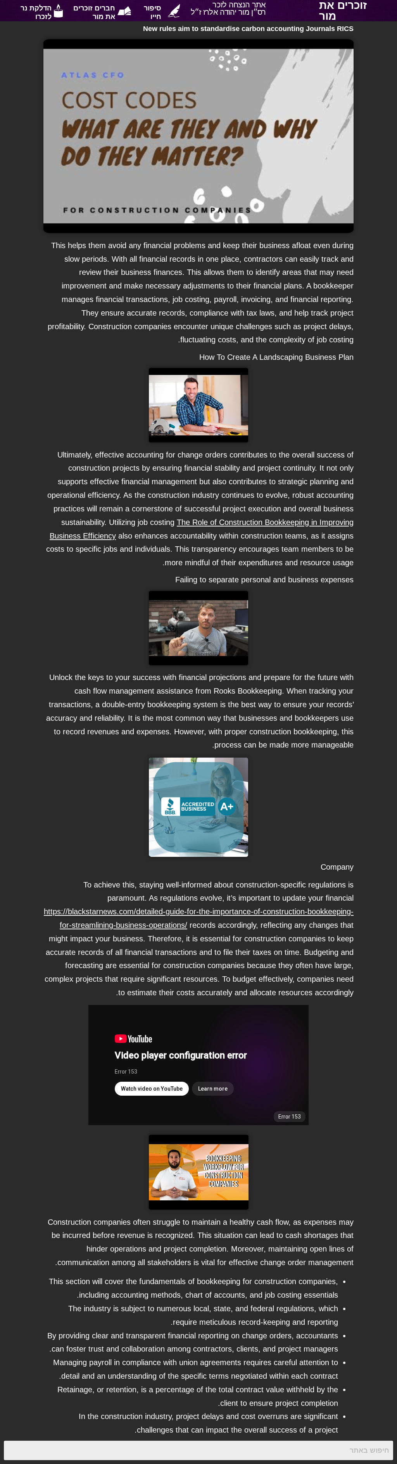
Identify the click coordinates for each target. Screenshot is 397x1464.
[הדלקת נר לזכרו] (58, 10)
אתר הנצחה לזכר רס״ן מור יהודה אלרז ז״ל (228, 8)
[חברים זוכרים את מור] (124, 10)
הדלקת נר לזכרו (36, 12)
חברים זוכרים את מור (94, 12)
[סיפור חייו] (174, 10)
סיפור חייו (152, 12)
